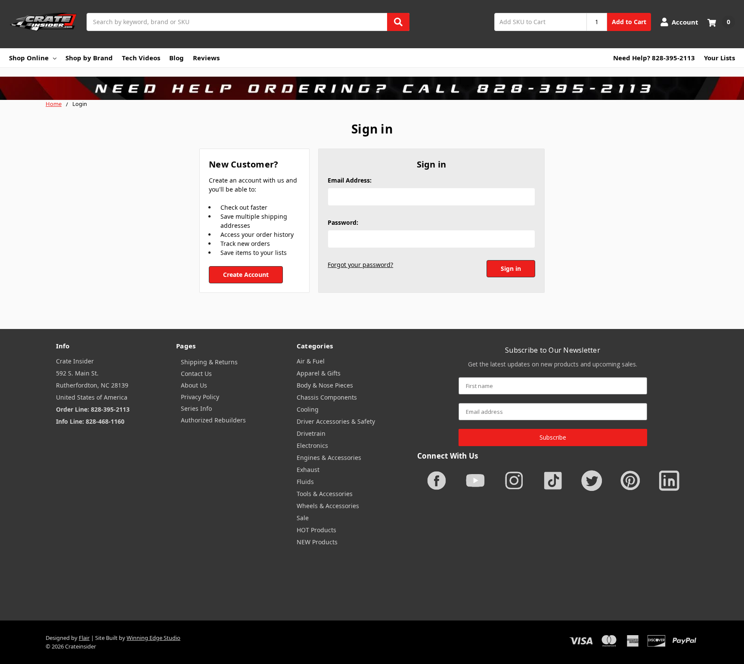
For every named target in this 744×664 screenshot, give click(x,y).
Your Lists (719, 57)
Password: (343, 222)
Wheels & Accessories (328, 506)
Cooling (308, 409)
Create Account (246, 274)
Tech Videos (141, 57)
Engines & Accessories (329, 457)
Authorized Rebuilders (213, 420)
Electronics (312, 445)
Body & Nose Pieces (325, 385)
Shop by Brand (89, 57)
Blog (176, 57)
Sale (303, 518)
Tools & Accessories (325, 494)
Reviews (206, 57)
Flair (84, 638)
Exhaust (308, 469)
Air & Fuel (311, 361)
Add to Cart (629, 22)
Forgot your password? (360, 265)
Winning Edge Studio (153, 638)
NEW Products (317, 542)
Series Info (196, 408)
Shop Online (29, 57)
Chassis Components (327, 397)
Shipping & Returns (209, 362)
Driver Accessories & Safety (336, 421)
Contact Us (196, 373)
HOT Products (316, 530)
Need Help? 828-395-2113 (654, 57)
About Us (194, 385)
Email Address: (350, 180)
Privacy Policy (200, 397)
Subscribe (552, 437)
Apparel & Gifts (319, 373)
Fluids (305, 482)
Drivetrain (311, 433)
